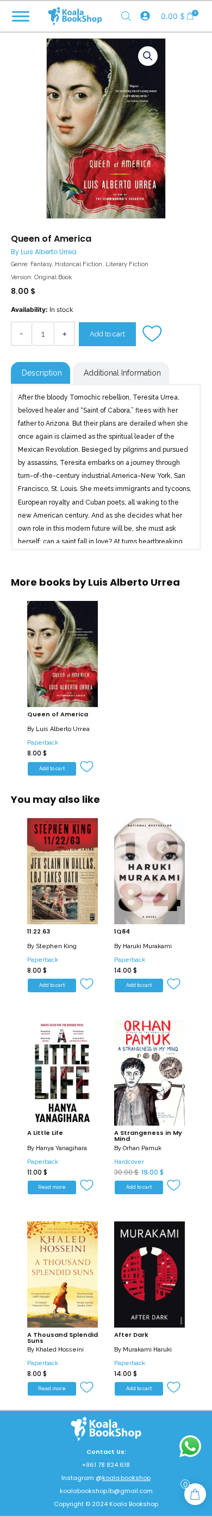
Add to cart (107, 334)
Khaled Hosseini (60, 1349)
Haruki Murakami (147, 946)
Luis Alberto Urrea (49, 251)
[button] (153, 335)
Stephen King (56, 946)
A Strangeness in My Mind (148, 1135)
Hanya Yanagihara (61, 1148)
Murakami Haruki (147, 1349)
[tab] (40, 373)
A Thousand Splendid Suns (62, 1337)
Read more (52, 1187)
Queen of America (57, 714)
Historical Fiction (78, 264)
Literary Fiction (126, 264)
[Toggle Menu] (20, 16)
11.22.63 (38, 931)
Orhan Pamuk (142, 1148)
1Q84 (122, 931)
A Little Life (45, 1132)
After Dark (131, 1334)
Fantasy (41, 264)
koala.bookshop (126, 1477)
